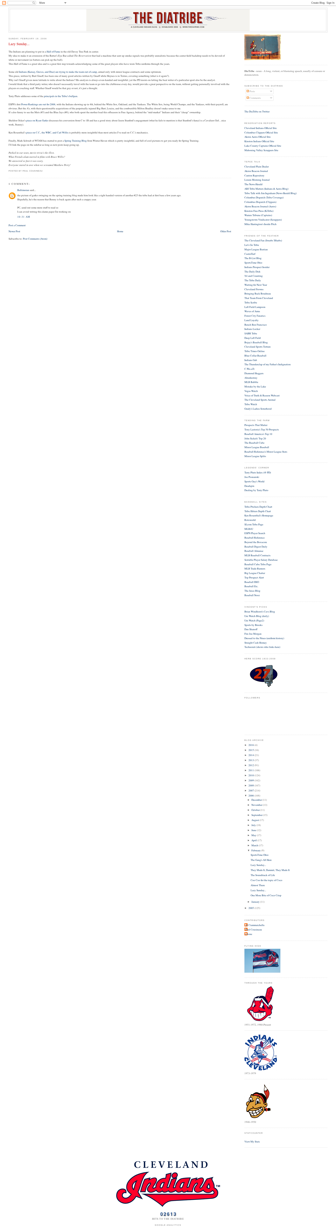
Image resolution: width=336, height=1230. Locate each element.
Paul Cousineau (253, 929)
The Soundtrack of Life (263, 875)
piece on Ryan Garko (37, 120)
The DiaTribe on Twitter (257, 111)
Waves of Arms (252, 311)
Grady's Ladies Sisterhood (258, 408)
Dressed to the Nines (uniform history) (264, 638)
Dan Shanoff (250, 629)
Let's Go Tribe (251, 245)
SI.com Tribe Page (253, 524)
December (256, 800)
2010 (251, 775)
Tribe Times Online (254, 351)
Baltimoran (23, 190)
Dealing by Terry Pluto (256, 490)
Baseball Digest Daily (255, 546)
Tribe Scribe (250, 302)
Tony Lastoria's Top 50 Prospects (261, 429)
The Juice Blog (252, 590)
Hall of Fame (53, 51)
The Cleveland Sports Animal (260, 399)
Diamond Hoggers (253, 373)
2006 (251, 795)
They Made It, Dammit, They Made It (270, 870)
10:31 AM (23, 216)
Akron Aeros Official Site (257, 136)
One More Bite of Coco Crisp (266, 895)
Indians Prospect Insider (257, 267)
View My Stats (252, 1141)
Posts (252, 91)
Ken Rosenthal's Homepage (258, 515)
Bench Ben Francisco (255, 324)
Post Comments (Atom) (35, 238)
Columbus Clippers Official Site (261, 132)
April (254, 840)
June (254, 830)
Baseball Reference (254, 537)
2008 (251, 785)
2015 (251, 750)
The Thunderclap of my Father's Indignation (267, 364)
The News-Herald (253, 184)
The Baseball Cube (254, 442)
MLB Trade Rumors (254, 568)
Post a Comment (17, 225)
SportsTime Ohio (253, 262)
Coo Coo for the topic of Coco (266, 880)
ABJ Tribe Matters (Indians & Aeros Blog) (266, 188)
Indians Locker (252, 329)
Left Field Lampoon (254, 307)
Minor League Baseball (256, 447)
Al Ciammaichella (254, 925)
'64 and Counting (253, 276)
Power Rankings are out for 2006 (38, 104)
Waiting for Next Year (255, 284)
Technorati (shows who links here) (262, 647)
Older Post (225, 231)
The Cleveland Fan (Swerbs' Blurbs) (263, 240)
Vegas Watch (251, 391)
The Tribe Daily (252, 280)
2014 (251, 755)
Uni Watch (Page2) (254, 620)
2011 (251, 770)
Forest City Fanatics (254, 315)
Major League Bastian (256, 249)
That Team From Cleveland (258, 298)
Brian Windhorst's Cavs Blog (259, 611)
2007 (251, 790)
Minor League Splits (255, 456)
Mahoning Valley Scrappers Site (261, 150)
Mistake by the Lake (255, 386)
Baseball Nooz (252, 595)
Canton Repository (254, 175)
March (255, 845)
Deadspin (249, 486)
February (256, 850)
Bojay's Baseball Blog (256, 342)
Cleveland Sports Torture (257, 346)
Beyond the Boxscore (255, 542)
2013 (251, 760)
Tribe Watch (250, 404)
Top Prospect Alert (254, 577)
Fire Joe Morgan (253, 633)
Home (120, 231)
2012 (251, 765)
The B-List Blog (253, 258)
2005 (251, 908)
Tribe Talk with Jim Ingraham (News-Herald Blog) (270, 193)
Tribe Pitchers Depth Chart (258, 506)
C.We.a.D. (249, 369)
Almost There (258, 885)
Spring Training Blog (75, 140)
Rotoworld (250, 520)
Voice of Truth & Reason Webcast (262, 395)
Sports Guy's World (254, 481)
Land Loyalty (251, 320)
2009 (251, 780)
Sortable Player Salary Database (261, 560)
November (257, 805)
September (257, 815)
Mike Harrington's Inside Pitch (260, 224)
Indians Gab (250, 360)
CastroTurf (249, 254)
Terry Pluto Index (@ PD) (257, 472)
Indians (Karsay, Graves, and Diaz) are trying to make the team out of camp (58, 72)
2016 (251, 745)
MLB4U (248, 529)
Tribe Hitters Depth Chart (257, 511)
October (255, 810)
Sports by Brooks (253, 625)
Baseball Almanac (253, 551)
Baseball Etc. (251, 586)
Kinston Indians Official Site (259, 141)
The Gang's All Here (261, 860)
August (255, 820)
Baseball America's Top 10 (258, 434)
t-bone (248, 934)
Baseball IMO (251, 582)
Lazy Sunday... (19, 43)
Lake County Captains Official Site (262, 145)
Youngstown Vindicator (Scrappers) (263, 219)
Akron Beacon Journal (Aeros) (260, 206)
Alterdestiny (250, 377)
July (253, 825)
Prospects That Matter (255, 425)
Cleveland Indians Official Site (260, 128)
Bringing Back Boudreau (257, 293)
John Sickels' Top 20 (255, 438)
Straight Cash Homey (255, 642)
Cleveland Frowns (253, 289)
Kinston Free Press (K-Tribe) (258, 211)
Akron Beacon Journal (256, 171)
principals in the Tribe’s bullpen (60, 96)
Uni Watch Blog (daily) (256, 616)
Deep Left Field (252, 338)
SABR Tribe (250, 333)
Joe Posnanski (251, 477)
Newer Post (14, 231)
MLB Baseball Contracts (257, 555)
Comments (255, 98)
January (255, 901)
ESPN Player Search (254, 533)
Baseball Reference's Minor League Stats (265, 451)
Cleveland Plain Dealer (256, 166)
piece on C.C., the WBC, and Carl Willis (47, 132)
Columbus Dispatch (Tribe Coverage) (264, 197)
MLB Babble (251, 382)
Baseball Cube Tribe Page (257, 564)
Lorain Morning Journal (257, 179)
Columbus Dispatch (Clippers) (260, 202)
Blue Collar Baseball (255, 355)
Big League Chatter (254, 573)
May (254, 835)
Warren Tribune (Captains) (258, 215)
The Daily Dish (252, 271)
